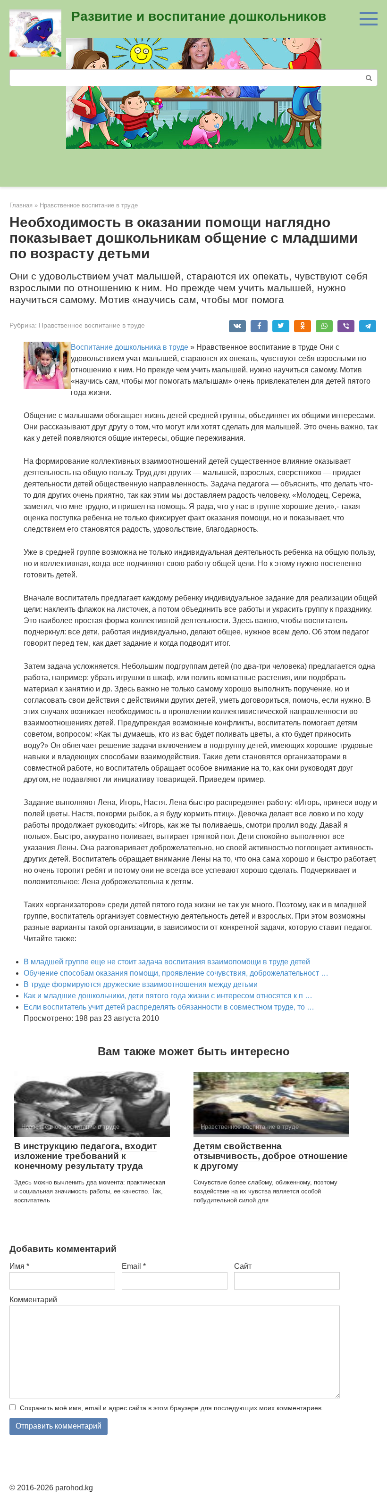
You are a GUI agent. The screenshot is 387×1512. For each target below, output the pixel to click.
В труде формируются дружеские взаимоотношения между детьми (141, 984)
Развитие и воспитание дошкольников (198, 16)
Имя (19, 1266)
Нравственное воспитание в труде (92, 325)
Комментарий (33, 1300)
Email (134, 1266)
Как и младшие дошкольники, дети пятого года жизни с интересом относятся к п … (168, 996)
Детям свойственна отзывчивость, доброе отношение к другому (271, 1156)
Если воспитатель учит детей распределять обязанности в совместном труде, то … (169, 1007)
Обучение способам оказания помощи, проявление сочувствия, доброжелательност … (176, 973)
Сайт (243, 1266)
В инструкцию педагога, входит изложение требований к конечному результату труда (85, 1156)
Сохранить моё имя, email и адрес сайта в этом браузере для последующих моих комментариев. (171, 1408)
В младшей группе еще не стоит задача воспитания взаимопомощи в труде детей (167, 962)
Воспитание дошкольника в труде (129, 347)
